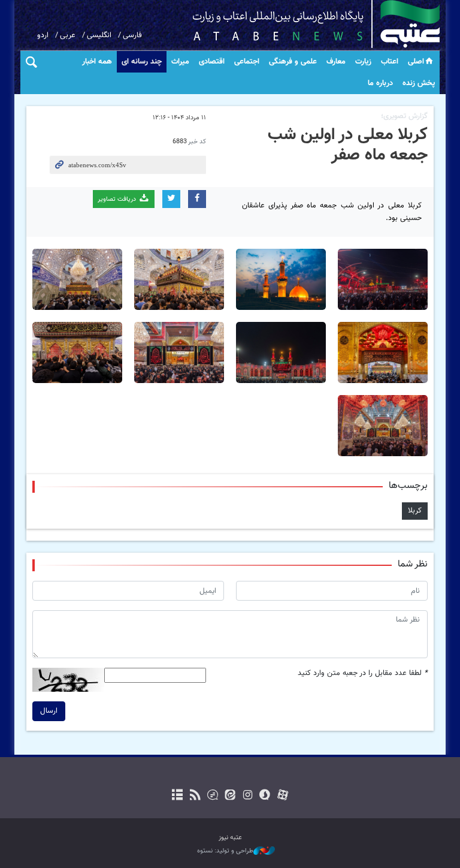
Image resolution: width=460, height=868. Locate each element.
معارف (336, 62)
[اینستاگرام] (247, 796)
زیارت (363, 62)
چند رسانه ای (142, 62)
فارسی (132, 35)
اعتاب (389, 62)
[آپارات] (282, 796)
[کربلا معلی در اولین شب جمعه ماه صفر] (383, 279)
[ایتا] (229, 796)
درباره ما (380, 83)
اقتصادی (212, 62)
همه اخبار (97, 62)
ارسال (49, 711)
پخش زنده (418, 83)
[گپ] (212, 796)
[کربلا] (281, 279)
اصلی (416, 62)
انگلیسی (99, 35)
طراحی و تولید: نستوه (225, 851)
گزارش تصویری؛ (404, 116)
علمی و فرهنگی (293, 62)
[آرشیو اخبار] (177, 796)
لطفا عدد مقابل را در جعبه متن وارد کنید (363, 673)
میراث (180, 62)
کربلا (415, 511)
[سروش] (265, 796)
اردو (43, 35)
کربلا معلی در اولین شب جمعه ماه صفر (348, 145)
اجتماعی (246, 62)
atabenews (297, 24)
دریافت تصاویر (118, 199)
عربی (67, 35)
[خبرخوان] (194, 796)
